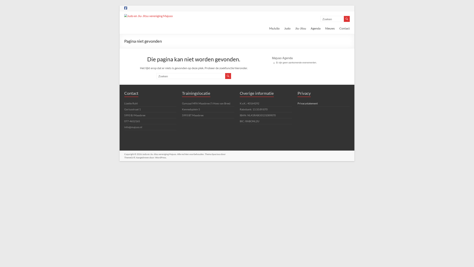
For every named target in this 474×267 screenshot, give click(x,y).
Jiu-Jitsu (300, 28)
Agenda (316, 28)
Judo (287, 28)
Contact (344, 28)
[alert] (311, 62)
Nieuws (330, 28)
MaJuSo (274, 28)
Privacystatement (308, 103)
